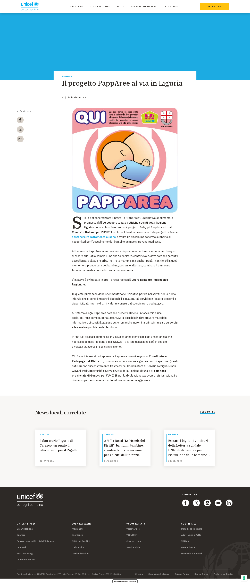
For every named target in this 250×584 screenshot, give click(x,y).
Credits (139, 574)
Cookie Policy (201, 574)
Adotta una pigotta (191, 535)
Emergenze (77, 535)
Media (120, 6)
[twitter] (20, 130)
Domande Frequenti (191, 553)
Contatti (21, 547)
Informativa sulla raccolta (125, 581)
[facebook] (20, 121)
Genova (67, 76)
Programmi (77, 529)
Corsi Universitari (80, 553)
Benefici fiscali (188, 547)
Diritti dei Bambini (80, 541)
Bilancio (21, 535)
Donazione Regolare (191, 529)
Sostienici (172, 6)
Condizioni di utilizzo (159, 574)
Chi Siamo (76, 6)
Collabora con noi (26, 559)
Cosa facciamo (100, 6)
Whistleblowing (24, 553)
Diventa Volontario (144, 6)
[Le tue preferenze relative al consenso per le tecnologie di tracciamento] (244, 578)
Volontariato (133, 529)
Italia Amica (78, 547)
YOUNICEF (131, 535)
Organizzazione (25, 529)
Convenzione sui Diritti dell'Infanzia (35, 541)
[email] (20, 140)
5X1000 (185, 541)
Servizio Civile (133, 547)
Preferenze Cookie (223, 574)
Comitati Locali (134, 541)
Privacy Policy (182, 574)
